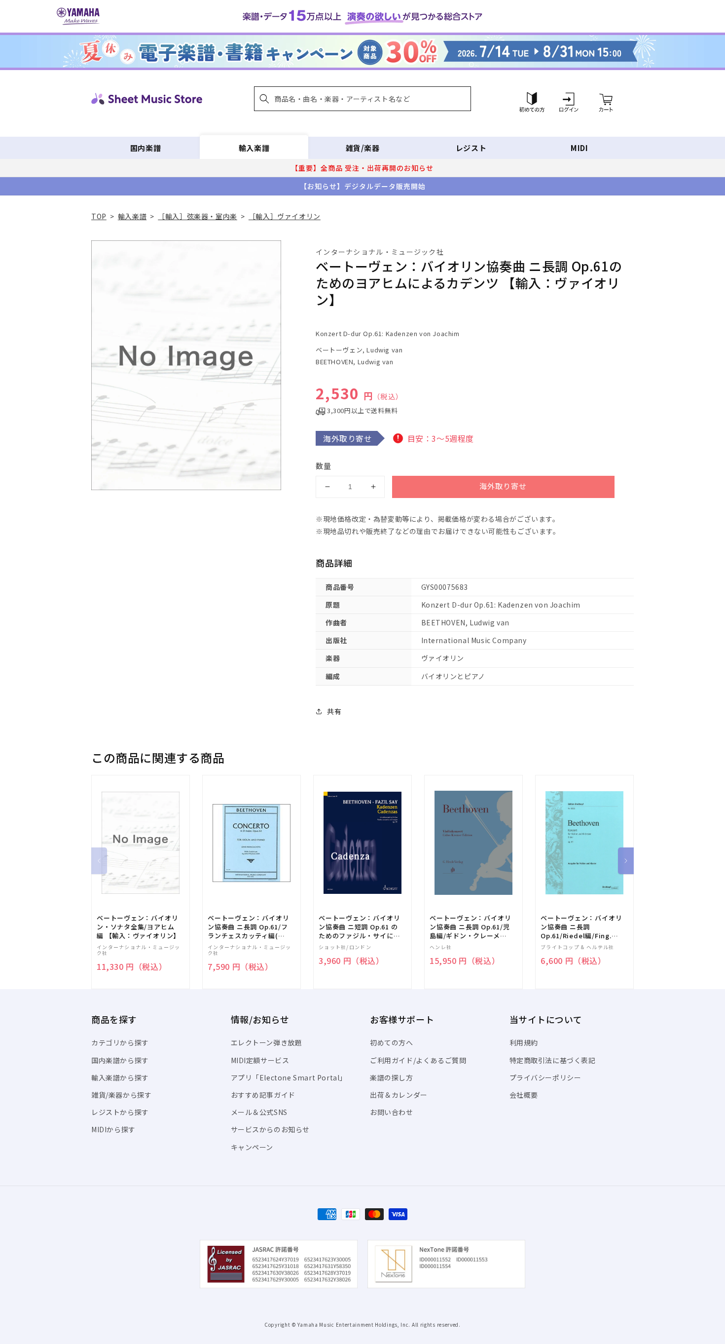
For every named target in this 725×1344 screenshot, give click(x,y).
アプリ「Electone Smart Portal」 (289, 1077)
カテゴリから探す (120, 1042)
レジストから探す (120, 1112)
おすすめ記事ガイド (263, 1095)
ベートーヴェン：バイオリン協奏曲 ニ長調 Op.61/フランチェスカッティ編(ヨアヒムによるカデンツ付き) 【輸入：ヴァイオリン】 (248, 927)
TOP (99, 216)
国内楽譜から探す (120, 1060)
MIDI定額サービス (260, 1060)
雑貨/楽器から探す (121, 1095)
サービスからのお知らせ (270, 1129)
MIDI (579, 148)
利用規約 (523, 1042)
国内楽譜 (145, 148)
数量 (323, 466)
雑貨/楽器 (363, 148)
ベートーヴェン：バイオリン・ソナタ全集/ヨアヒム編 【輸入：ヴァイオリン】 (138, 927)
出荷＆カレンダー (399, 1095)
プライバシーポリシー (545, 1077)
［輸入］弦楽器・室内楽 (197, 216)
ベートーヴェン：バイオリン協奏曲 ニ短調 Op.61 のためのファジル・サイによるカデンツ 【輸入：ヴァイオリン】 (359, 927)
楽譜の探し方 (391, 1077)
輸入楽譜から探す (120, 1077)
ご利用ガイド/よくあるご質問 (418, 1060)
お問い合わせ (391, 1112)
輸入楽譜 (254, 148)
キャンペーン (252, 1147)
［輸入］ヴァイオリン (285, 216)
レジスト (471, 148)
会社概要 (523, 1095)
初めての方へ (391, 1042)
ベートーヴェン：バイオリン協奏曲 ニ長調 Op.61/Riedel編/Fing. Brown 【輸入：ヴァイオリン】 (581, 927)
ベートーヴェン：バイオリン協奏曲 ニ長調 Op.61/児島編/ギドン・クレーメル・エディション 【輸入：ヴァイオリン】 (470, 927)
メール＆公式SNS (259, 1112)
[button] (362, 98)
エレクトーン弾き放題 (266, 1042)
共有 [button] (334, 711)
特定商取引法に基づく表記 (552, 1060)
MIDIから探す (113, 1129)
